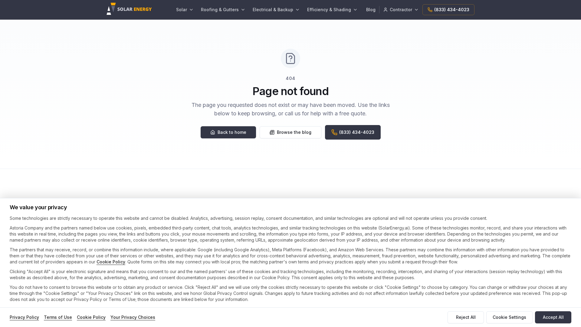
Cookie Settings (509, 317)
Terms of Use (58, 317)
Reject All (466, 317)
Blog (371, 9)
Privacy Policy (24, 317)
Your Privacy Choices (132, 317)
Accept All (553, 317)
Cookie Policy (111, 261)
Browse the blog (294, 132)
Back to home (232, 132)
